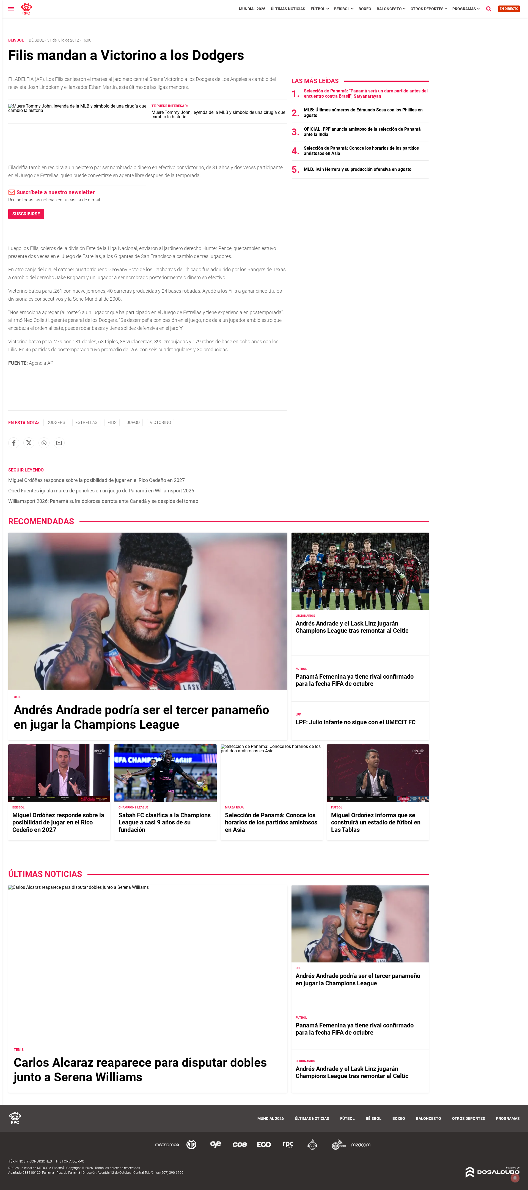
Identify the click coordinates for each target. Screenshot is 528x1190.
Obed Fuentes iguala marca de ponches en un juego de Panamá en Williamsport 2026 (101, 490)
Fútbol (318, 9)
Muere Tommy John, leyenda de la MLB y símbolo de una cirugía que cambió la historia (218, 114)
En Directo (509, 9)
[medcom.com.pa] (361, 1148)
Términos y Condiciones (30, 1161)
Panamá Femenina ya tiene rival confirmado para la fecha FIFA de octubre (355, 680)
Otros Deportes (427, 9)
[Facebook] (13, 443)
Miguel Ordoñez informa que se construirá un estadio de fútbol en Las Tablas (375, 822)
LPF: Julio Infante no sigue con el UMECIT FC (356, 722)
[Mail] (59, 443)
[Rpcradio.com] (288, 1148)
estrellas (86, 422)
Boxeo (365, 9)
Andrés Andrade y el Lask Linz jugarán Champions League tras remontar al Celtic (352, 627)
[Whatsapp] (44, 443)
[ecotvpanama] (264, 1148)
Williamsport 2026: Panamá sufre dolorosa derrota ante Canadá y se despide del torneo (103, 501)
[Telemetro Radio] (336, 1148)
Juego (133, 422)
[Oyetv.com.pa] (216, 1148)
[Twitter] (29, 443)
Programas (464, 9)
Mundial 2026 (252, 9)
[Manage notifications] (515, 1177)
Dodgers (55, 422)
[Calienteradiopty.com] (312, 1148)
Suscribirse (26, 213)
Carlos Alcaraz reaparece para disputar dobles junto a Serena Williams (140, 1069)
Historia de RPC (70, 1161)
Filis (112, 422)
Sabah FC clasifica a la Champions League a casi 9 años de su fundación (165, 822)
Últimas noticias (288, 9)
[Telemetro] (191, 1148)
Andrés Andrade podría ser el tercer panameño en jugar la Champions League (141, 717)
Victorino (160, 422)
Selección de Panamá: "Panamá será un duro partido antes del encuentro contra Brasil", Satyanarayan (366, 93)
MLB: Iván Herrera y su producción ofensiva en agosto (357, 169)
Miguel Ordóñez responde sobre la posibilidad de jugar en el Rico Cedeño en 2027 (96, 480)
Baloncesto (389, 9)
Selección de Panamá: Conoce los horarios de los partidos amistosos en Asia (271, 822)
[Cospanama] (240, 1148)
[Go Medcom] (167, 1148)
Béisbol (342, 9)
